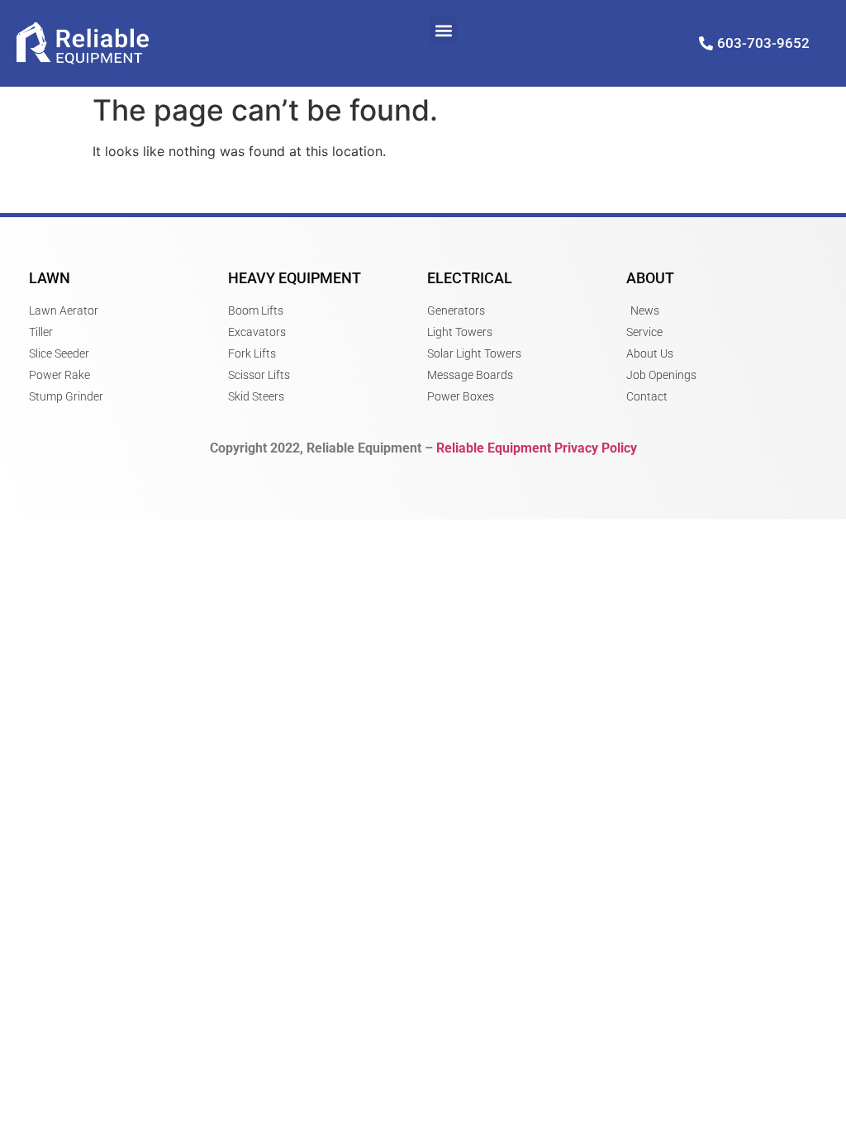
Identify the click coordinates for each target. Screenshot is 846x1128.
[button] (443, 30)
